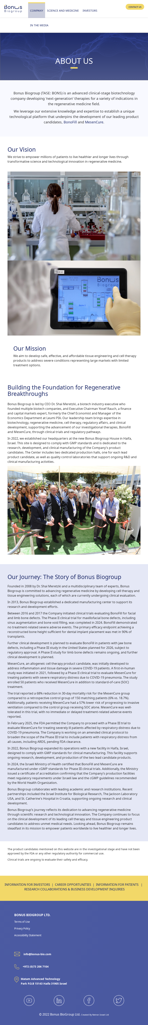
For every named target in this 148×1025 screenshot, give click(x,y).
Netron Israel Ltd (100, 1014)
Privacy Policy (22, 928)
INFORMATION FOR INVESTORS (27, 884)
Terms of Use (22, 921)
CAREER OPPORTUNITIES (73, 884)
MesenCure (94, 122)
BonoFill (70, 122)
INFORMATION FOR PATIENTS (117, 884)
